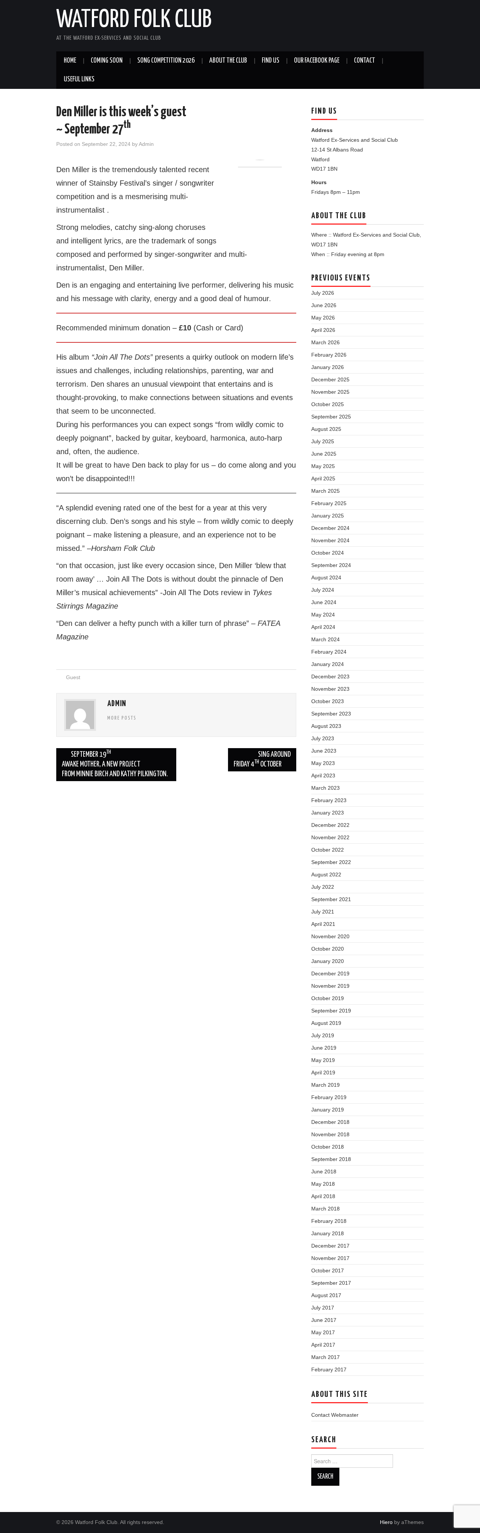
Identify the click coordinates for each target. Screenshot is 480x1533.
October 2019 (327, 998)
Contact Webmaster (334, 1415)
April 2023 (323, 775)
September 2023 (331, 714)
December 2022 (330, 825)
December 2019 (330, 973)
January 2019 (327, 1110)
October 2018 (327, 1147)
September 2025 (331, 417)
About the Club (228, 60)
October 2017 (327, 1271)
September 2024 (331, 565)
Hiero (386, 1522)
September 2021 (331, 899)
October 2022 (327, 850)
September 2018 (331, 1159)
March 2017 (325, 1357)
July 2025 (322, 441)
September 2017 (331, 1283)
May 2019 (323, 1060)
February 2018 (328, 1221)
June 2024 (323, 602)
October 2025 (327, 404)
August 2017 (326, 1295)
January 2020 (327, 961)
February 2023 (328, 800)
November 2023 (330, 689)
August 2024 (326, 577)
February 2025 (328, 503)
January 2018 (327, 1233)
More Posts (121, 718)
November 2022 (330, 837)
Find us (270, 60)
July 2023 (322, 738)
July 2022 (322, 887)
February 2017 (328, 1369)
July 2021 (322, 912)
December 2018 (330, 1122)
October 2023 (327, 701)
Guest (73, 677)
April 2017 (323, 1345)
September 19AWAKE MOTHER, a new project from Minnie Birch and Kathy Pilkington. (115, 764)
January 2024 (327, 664)
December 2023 (330, 677)
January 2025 (327, 516)
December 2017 (330, 1246)
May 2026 (323, 318)
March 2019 (325, 1085)
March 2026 (325, 342)
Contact (364, 60)
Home (70, 60)
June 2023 (323, 751)
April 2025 (323, 479)
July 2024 (322, 590)
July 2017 (322, 1308)
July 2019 (322, 1035)
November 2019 (330, 986)
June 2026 (323, 305)
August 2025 (326, 429)
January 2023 (327, 813)
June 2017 (323, 1320)
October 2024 (327, 553)
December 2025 (330, 379)
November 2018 (330, 1134)
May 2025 (323, 466)
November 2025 (330, 392)
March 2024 (325, 639)
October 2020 (327, 949)
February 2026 (328, 355)
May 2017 (323, 1332)
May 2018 (323, 1184)
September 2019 (331, 1011)
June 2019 (323, 1048)
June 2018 (323, 1171)
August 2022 (326, 875)
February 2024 (328, 652)
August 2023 (326, 726)
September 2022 (331, 862)
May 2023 (323, 763)
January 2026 (327, 367)
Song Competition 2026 (166, 60)
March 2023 (325, 788)
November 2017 (330, 1258)
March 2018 (325, 1209)
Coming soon (107, 60)
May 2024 (323, 615)
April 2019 (323, 1073)
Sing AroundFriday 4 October (262, 759)
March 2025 (325, 491)
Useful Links (79, 79)
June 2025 (323, 454)
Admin (146, 144)
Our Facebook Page (316, 60)
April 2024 (323, 627)
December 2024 (330, 528)
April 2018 (323, 1196)
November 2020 (330, 936)
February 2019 (328, 1097)
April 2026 (323, 330)
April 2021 (323, 924)
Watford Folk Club (134, 20)
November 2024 (330, 540)
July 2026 (322, 293)
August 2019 (326, 1023)
